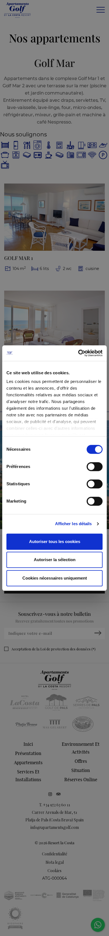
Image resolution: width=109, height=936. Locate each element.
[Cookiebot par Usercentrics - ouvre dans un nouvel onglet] (78, 353)
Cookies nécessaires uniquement (54, 578)
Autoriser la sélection (54, 559)
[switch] (95, 466)
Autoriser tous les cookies (54, 541)
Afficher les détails (73, 523)
